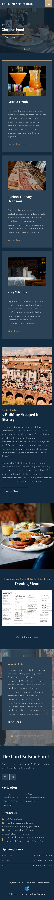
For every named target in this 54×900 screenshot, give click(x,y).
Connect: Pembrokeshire (23, 894)
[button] (12, 736)
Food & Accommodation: (20, 825)
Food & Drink (11, 798)
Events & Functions (14, 801)
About (31, 794)
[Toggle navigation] (48, 3)
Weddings (33, 801)
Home (7, 794)
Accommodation (36, 798)
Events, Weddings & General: (19, 832)
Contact (8, 805)
